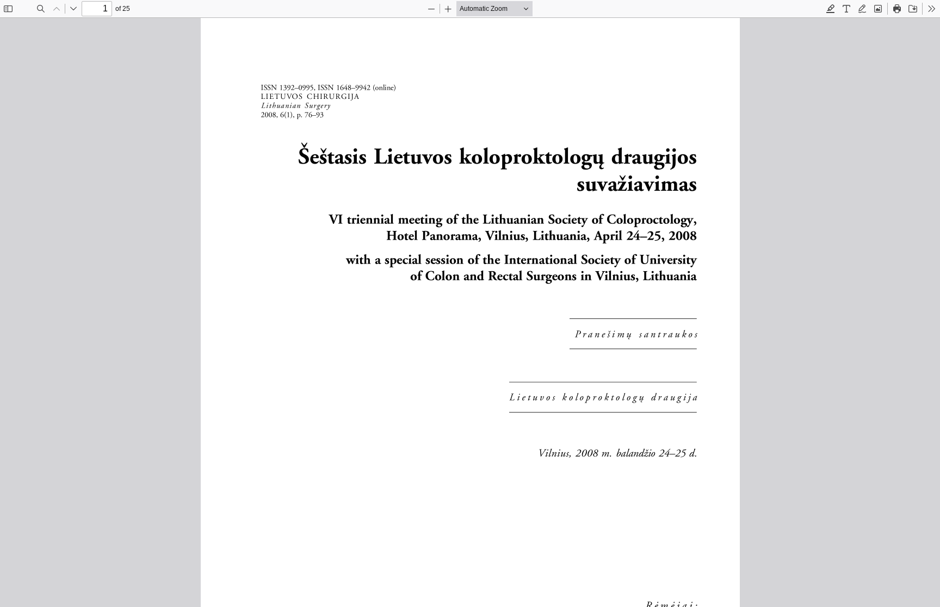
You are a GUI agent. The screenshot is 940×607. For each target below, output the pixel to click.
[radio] (830, 8)
